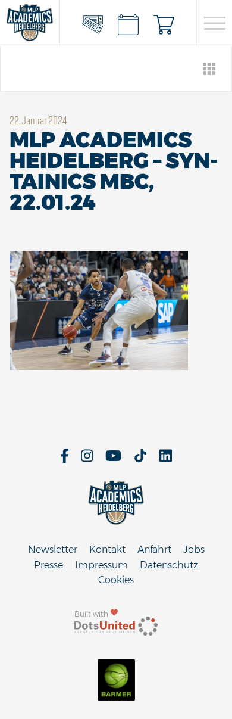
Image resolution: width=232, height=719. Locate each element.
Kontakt (107, 549)
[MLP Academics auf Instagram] (87, 459)
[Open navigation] (214, 23)
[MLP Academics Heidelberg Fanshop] (164, 23)
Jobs (194, 549)
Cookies (116, 580)
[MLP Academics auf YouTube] (113, 459)
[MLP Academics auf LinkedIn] (166, 459)
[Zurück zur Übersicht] (209, 68)
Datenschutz (169, 565)
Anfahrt (154, 549)
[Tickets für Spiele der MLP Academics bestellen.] (93, 23)
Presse (48, 565)
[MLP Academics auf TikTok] (140, 459)
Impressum (101, 565)
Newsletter (52, 549)
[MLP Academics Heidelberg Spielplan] (128, 23)
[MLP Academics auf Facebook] (64, 459)
